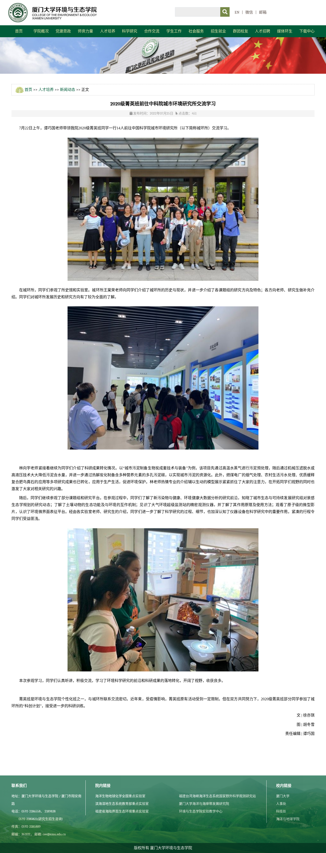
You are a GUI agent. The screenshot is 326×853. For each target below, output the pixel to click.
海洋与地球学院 (288, 819)
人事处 (281, 804)
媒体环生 (284, 31)
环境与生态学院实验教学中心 (200, 811)
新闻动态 (67, 90)
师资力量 (85, 31)
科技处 (281, 811)
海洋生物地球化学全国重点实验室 (120, 796)
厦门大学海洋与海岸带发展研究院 (204, 804)
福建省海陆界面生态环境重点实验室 (122, 811)
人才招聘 (262, 31)
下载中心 (307, 31)
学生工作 (174, 31)
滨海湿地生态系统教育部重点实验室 (122, 804)
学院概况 (41, 31)
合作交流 (151, 31)
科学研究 (129, 31)
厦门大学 (282, 796)
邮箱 (263, 12)
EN (237, 12)
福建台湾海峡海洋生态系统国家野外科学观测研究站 (217, 796)
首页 (19, 31)
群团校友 (240, 31)
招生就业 (218, 31)
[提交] (225, 12)
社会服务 (196, 31)
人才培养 (107, 31)
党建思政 (63, 31)
